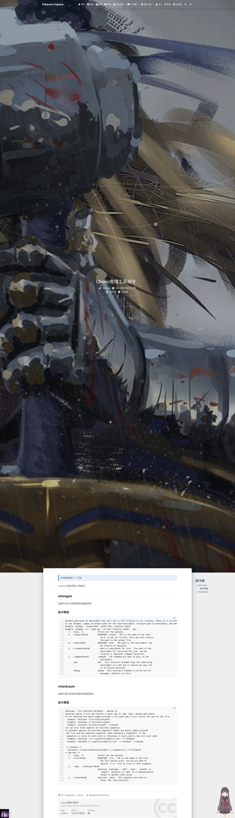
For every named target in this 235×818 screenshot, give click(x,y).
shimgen (202, 585)
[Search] (185, 4)
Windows (70, 795)
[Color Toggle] (190, 4)
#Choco (105, 795)
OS (62, 795)
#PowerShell (95, 795)
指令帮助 (204, 588)
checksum (203, 592)
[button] (119, 4)
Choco (80, 795)
